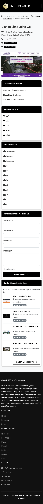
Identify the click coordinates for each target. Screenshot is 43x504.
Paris (3, 458)
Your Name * (8, 220)
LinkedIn (6, 485)
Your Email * (8, 231)
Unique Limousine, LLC (22, 311)
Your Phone (7, 241)
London (4, 454)
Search (4, 424)
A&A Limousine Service (22, 296)
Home (3, 416)
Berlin (3, 450)
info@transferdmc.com (13, 468)
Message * (7, 251)
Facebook (7, 472)
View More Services (27, 362)
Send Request (22, 274)
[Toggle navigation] (38, 6)
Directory (5, 420)
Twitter (6, 476)
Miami (3, 442)
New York (5, 434)
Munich (4, 446)
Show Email (11, 47)
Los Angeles (6, 438)
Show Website (12, 43)
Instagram (7, 480)
